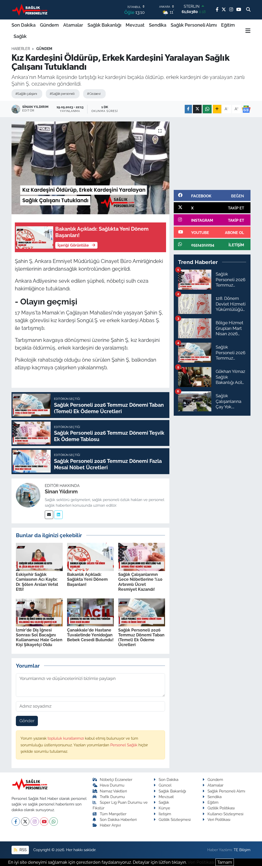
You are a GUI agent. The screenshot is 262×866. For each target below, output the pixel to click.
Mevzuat (135, 25)
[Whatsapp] (53, 821)
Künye (164, 808)
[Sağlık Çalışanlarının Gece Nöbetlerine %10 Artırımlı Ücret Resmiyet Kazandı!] (141, 556)
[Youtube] (44, 821)
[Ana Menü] (247, 30)
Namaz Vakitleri (113, 791)
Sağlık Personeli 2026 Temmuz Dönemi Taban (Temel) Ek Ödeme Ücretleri (141, 637)
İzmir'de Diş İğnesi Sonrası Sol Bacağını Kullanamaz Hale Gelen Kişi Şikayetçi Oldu (39, 637)
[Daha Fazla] (217, 109)
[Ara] (248, 9)
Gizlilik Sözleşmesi (175, 819)
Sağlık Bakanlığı (104, 25)
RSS (22, 850)
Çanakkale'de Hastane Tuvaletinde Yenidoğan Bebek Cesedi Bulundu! (90, 635)
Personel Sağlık (124, 745)
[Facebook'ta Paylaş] (188, 109)
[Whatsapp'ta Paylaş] (207, 109)
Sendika (157, 25)
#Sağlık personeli (62, 94)
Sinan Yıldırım (61, 491)
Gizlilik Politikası (221, 808)
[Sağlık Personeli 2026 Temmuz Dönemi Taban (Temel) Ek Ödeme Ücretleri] (141, 612)
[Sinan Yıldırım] (28, 494)
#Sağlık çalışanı (26, 94)
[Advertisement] (212, 153)
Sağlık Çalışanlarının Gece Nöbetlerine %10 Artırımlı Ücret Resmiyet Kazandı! (140, 582)
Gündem (49, 25)
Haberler (21, 49)
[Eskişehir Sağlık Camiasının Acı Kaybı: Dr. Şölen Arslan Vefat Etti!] (39, 556)
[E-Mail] (49, 515)
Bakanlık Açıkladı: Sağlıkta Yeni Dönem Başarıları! (87, 579)
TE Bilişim (242, 850)
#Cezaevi (94, 94)
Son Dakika (24, 25)
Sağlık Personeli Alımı (194, 25)
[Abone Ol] (246, 109)
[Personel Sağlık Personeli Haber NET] (31, 9)
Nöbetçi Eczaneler (116, 779)
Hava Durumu (112, 785)
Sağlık (20, 36)
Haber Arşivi (110, 825)
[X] (25, 821)
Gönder (27, 720)
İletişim (165, 814)
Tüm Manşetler (113, 814)
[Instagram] (34, 821)
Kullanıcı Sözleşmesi (225, 814)
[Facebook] (16, 821)
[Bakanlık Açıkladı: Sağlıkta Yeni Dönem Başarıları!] (90, 556)
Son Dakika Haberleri (118, 819)
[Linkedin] (58, 515)
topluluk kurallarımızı (66, 738)
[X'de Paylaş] (197, 109)
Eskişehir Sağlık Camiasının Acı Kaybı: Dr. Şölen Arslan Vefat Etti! (37, 582)
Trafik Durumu (112, 796)
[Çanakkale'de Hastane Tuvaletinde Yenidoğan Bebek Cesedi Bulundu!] (90, 612)
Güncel (165, 785)
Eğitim (228, 25)
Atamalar (73, 25)
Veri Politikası (219, 819)
